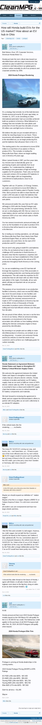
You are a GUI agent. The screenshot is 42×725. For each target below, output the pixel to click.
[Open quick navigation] (39, 23)
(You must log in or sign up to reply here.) (30, 708)
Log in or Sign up (34, 1)
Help (39, 718)
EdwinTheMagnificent (8, 349)
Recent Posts (16, 18)
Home (4, 15)
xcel (10, 45)
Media (25, 15)
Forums (18, 15)
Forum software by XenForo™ (9, 721)
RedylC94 (5, 515)
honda (18, 38)
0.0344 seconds (13, 722)
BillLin (18, 349)
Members (33, 15)
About (11, 15)
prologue (25, 38)
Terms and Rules (36, 721)
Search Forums (6, 18)
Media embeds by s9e (24, 721)
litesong (5, 434)
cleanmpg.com (10, 38)
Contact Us (34, 718)
